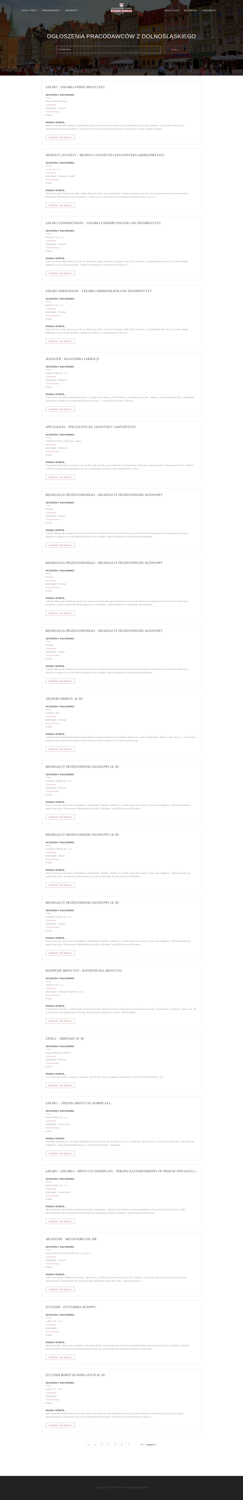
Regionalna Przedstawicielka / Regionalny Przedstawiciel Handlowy (104, 495)
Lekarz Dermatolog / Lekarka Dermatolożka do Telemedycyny (99, 291)
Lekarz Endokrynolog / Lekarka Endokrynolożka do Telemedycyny (103, 223)
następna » (151, 1444)
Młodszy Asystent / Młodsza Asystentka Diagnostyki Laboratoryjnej (105, 155)
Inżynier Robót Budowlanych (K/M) (75, 1375)
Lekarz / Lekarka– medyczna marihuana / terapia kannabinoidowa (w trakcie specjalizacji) (123, 1171)
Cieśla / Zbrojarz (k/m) (65, 1038)
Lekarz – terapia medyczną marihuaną (78, 1103)
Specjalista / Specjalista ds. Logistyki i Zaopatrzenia (91, 427)
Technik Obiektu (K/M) (64, 698)
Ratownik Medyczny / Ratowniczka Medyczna (84, 970)
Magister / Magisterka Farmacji (72, 359)
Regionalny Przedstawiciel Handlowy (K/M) (82, 766)
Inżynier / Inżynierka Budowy (71, 1307)
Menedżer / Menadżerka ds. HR (71, 1239)
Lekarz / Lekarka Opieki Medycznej (75, 87)
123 (142, 1444)
